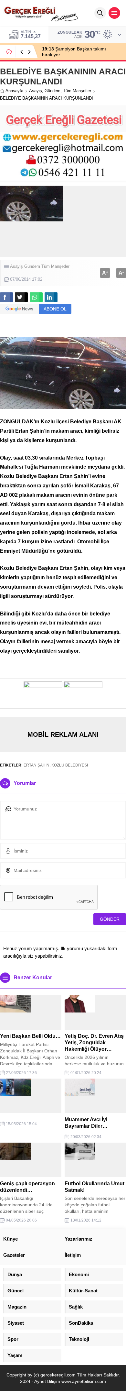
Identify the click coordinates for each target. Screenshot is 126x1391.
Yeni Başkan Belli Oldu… (30, 1036)
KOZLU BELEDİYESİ (69, 765)
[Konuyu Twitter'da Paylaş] (21, 297)
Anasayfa (14, 90)
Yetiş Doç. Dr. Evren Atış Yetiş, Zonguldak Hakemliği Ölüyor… (94, 1042)
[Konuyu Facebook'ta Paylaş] (6, 297)
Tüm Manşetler (77, 90)
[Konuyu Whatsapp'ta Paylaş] (36, 297)
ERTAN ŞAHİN (36, 765)
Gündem (52, 90)
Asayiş (35, 90)
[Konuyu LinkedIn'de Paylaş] (51, 297)
